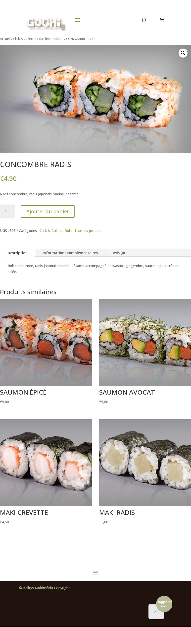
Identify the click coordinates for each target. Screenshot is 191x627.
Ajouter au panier (47, 211)
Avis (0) (119, 252)
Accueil (5, 38)
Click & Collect (23, 38)
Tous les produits (50, 38)
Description (18, 252)
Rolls (68, 230)
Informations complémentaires (70, 252)
